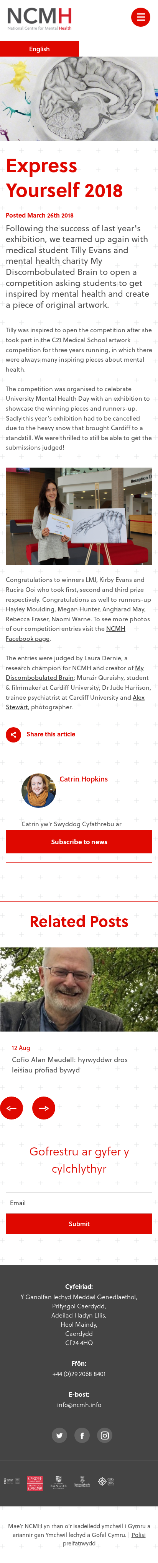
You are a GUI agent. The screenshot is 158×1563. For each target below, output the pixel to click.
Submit (79, 1223)
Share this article (50, 734)
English (39, 48)
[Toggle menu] (140, 17)
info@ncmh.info (79, 1404)
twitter (59, 1435)
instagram (104, 1435)
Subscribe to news (79, 841)
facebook (82, 1435)
